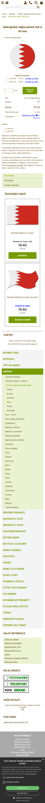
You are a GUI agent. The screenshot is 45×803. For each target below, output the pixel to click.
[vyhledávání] (37, 3)
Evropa (10, 394)
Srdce (7, 474)
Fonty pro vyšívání (11, 639)
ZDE (22, 709)
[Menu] (2, 2)
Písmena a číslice (13, 581)
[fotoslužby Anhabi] (16, 692)
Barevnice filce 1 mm (13, 647)
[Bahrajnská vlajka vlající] (22, 279)
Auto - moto (10, 415)
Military (8, 503)
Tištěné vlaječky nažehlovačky (18, 385)
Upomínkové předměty (16, 600)
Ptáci (7, 478)
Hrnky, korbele (12, 550)
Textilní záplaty (11, 507)
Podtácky (9, 556)
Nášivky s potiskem (13, 431)
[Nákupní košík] (42, 3)
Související (9, 175)
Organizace (10, 423)
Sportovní (9, 461)
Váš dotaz (9, 180)
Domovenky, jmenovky (14, 419)
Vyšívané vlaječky (12, 377)
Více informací (31, 774)
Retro (7, 465)
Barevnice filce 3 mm (13, 651)
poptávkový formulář (15, 165)
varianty (22, 255)
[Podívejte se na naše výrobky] (16, 680)
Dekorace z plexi (13, 525)
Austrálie (11, 410)
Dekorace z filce (13, 518)
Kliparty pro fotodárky (13, 643)
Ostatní (8, 495)
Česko (9, 389)
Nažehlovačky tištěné (14, 440)
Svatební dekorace (14, 531)
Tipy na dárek (11, 365)
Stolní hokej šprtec (15, 606)
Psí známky (9, 594)
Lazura (7, 654)
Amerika (10, 398)
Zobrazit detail (22, 319)
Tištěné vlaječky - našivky (16, 381)
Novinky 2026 (10, 352)
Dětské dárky (11, 537)
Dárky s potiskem (13, 569)
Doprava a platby (11, 662)
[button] (22, 798)
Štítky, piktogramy (15, 587)
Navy (7, 499)
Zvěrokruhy (10, 490)
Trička (7, 612)
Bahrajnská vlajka (22, 233)
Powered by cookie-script (22, 800)
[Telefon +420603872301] (31, 4)
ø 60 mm (12, 82)
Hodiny (7, 562)
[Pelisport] (38, 103)
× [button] (43, 759)
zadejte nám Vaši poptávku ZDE (15, 722)
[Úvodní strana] (8, 3)
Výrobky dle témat (14, 625)
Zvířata (8, 482)
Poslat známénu (11, 185)
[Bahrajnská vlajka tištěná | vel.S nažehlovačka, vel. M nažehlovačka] (22, 215)
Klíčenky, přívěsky (12, 436)
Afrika (9, 406)
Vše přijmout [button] (23, 788)
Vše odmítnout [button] (22, 793)
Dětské (8, 457)
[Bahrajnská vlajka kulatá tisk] (22, 56)
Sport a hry (10, 575)
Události (9, 486)
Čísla (7, 452)
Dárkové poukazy (13, 619)
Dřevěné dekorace (14, 512)
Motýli (8, 469)
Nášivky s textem (12, 427)
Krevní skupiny (11, 448)
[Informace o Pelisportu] (16, 686)
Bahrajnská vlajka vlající (22, 297)
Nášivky (7, 371)
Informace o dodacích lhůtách (16, 658)
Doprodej (9, 359)
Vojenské (9, 444)
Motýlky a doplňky (15, 544)
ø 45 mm (12, 79)
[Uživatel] (26, 3)
